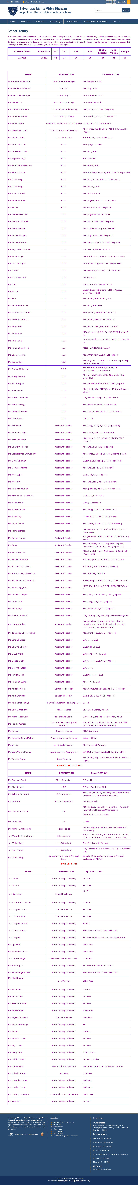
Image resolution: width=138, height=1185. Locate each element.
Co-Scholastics (72, 21)
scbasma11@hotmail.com (34, 2)
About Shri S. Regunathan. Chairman (65, 1136)
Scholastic (40, 21)
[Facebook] (107, 2)
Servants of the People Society (63, 1122)
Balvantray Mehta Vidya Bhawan (43, 8)
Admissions (25, 21)
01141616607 (14, 2)
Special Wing (55, 21)
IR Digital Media (77, 1181)
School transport (58, 1131)
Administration (58, 1127)
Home (12, 21)
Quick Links (122, 2)
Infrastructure (57, 1129)
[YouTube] (114, 2)
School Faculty (58, 1134)
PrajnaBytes (63, 1181)
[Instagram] (110, 2)
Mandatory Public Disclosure (95, 21)
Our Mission (57, 1124)
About (115, 21)
